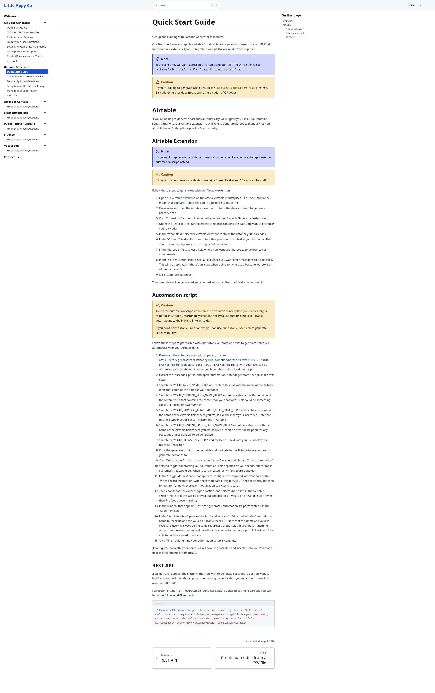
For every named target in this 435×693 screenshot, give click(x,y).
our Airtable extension (181, 198)
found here (209, 590)
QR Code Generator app (241, 88)
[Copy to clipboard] (270, 610)
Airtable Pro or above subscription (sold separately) (231, 311)
